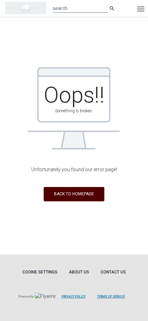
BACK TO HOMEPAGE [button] (74, 193)
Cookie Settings (39, 272)
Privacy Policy (74, 296)
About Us (79, 272)
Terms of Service (111, 296)
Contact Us (113, 272)
